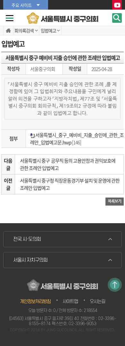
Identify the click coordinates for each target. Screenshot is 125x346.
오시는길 (97, 301)
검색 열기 (117, 18)
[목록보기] (114, 201)
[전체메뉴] (9, 18)
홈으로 (8, 30)
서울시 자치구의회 (30, 260)
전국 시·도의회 (27, 239)
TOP (115, 285)
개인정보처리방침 (35, 301)
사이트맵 (70, 301)
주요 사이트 (22, 5)
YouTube (117, 5)
